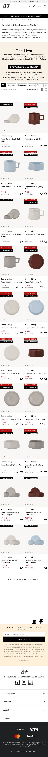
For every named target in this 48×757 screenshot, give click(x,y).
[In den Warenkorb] (21, 146)
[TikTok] (30, 682)
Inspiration (7, 710)
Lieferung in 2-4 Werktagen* (25, 1)
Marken (32, 85)
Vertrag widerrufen (24, 660)
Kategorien (22, 85)
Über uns (6, 718)
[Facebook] (17, 682)
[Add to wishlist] (41, 146)
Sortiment (7, 702)
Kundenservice (9, 694)
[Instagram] (24, 682)
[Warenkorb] (39, 6)
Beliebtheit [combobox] (33, 89)
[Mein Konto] (28, 6)
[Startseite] (6, 6)
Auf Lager (11, 85)
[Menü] (45, 6)
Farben (40, 85)
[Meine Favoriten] (34, 6)
